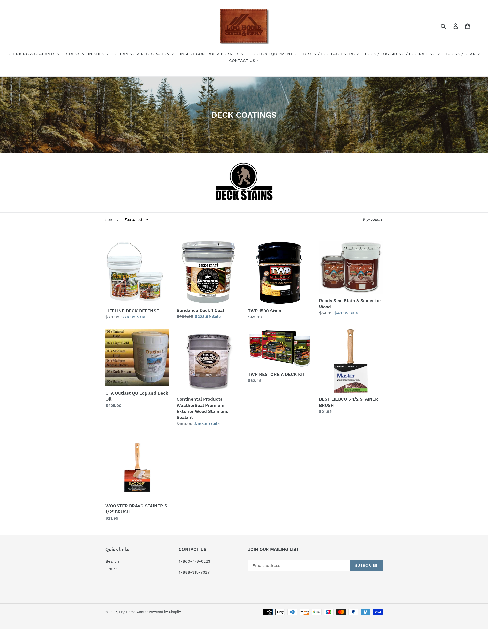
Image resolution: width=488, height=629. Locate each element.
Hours (111, 568)
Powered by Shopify (165, 612)
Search (112, 561)
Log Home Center (133, 612)
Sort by (111, 220)
